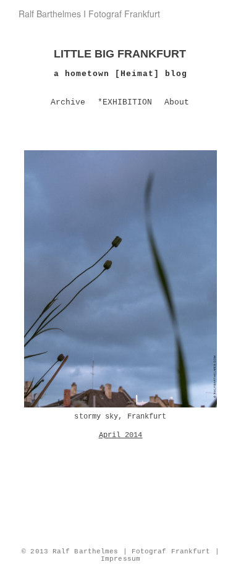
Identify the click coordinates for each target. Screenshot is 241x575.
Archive (68, 102)
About (176, 102)
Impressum (120, 559)
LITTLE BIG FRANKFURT (120, 54)
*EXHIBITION (125, 102)
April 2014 (121, 435)
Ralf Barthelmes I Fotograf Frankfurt (89, 13)
